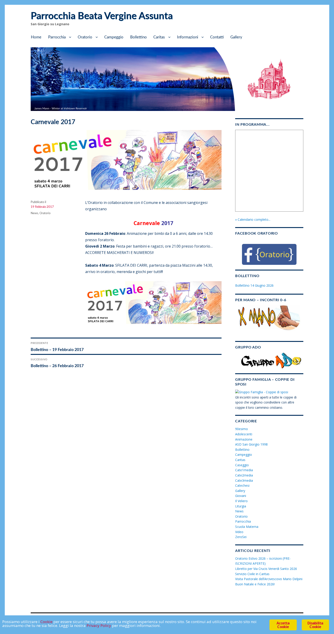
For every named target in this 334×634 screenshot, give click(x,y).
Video (239, 532)
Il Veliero (241, 501)
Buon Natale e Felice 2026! (255, 584)
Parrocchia (57, 37)
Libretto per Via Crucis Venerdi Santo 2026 (266, 568)
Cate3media (244, 480)
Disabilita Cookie (315, 625)
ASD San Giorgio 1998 (251, 444)
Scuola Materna (246, 526)
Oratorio (85, 37)
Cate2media (244, 475)
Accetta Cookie (283, 625)
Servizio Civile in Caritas (252, 574)
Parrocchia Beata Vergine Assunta (102, 16)
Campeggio (113, 37)
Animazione (243, 439)
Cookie (46, 621)
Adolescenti (243, 434)
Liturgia (240, 506)
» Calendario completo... (252, 219)
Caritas (159, 37)
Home (36, 37)
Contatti (217, 37)
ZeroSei (241, 537)
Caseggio (242, 465)
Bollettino (138, 37)
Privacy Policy (99, 625)
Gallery (236, 37)
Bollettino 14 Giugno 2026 (254, 285)
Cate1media (244, 470)
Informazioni (187, 37)
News (34, 213)
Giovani (240, 496)
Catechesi (242, 485)
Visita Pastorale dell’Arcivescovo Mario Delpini (268, 579)
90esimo (241, 429)
